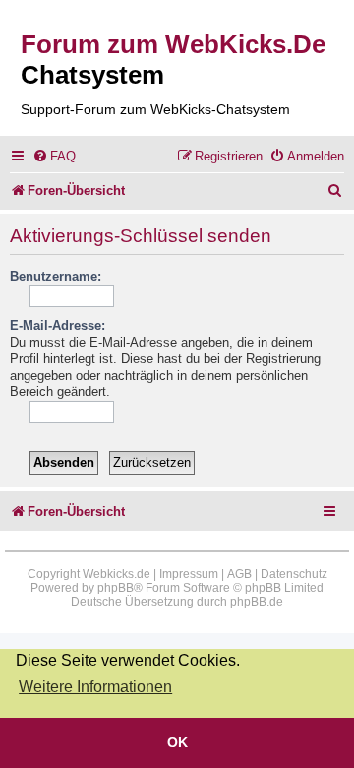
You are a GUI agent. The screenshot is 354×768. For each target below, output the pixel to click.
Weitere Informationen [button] (95, 686)
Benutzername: (55, 276)
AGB (239, 574)
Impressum (188, 574)
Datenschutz (294, 574)
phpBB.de (256, 601)
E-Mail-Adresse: (57, 325)
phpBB (115, 588)
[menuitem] (54, 156)
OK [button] (177, 742)
